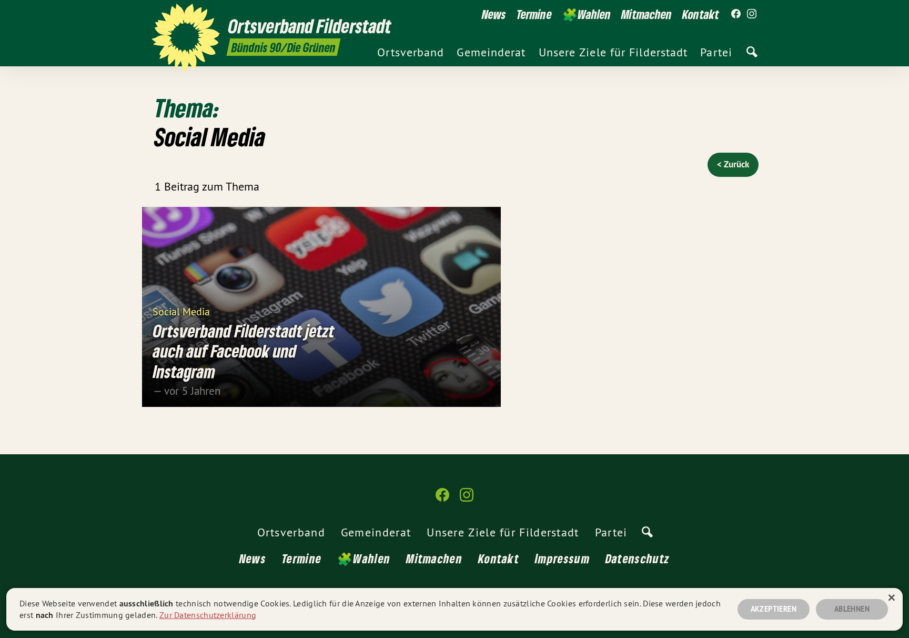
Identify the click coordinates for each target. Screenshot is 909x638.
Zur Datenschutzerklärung (207, 615)
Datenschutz (637, 558)
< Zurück (733, 164)
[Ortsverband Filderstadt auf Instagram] (752, 14)
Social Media (181, 311)
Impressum (562, 558)
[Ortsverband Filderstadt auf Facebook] (736, 14)
